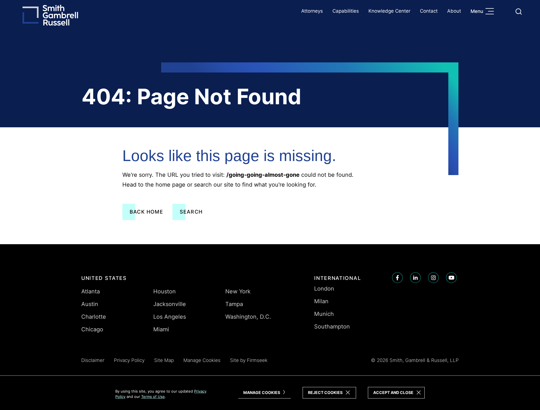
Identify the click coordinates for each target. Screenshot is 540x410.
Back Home (146, 212)
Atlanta (90, 291)
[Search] (519, 11)
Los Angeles (169, 316)
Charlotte (93, 316)
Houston (164, 291)
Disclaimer (92, 360)
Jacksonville (169, 304)
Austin (89, 304)
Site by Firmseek (248, 360)
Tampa (234, 304)
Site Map (164, 360)
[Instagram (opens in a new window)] (433, 277)
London (324, 288)
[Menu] (491, 12)
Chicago (92, 329)
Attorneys (312, 11)
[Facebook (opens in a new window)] (397, 277)
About (454, 11)
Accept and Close (393, 392)
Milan (321, 301)
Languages (505, 11)
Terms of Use (153, 396)
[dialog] (270, 392)
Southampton (332, 326)
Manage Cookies (201, 360)
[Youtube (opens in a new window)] (451, 277)
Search (191, 212)
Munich (324, 314)
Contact (429, 11)
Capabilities (345, 11)
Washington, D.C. (248, 316)
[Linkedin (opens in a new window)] (415, 277)
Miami (161, 329)
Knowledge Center (389, 11)
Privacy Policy (129, 360)
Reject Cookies (325, 392)
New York (238, 291)
